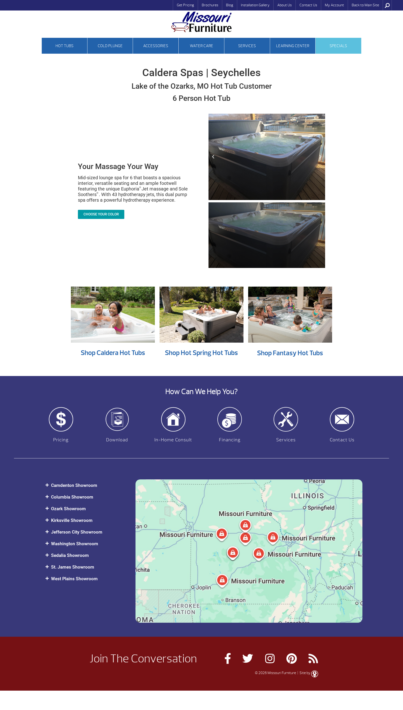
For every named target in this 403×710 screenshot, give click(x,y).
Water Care (201, 45)
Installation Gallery (255, 5)
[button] (213, 157)
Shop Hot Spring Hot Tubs (201, 352)
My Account (334, 5)
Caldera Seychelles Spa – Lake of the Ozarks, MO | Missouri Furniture (201, 22)
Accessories (155, 45)
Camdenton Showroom (74, 485)
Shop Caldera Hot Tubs (113, 352)
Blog (229, 5)
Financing (229, 440)
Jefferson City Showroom (76, 532)
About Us (284, 5)
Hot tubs (64, 45)
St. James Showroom (72, 567)
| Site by (304, 673)
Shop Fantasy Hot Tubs (290, 353)
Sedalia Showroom (70, 555)
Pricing (61, 440)
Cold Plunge (110, 45)
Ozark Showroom (68, 508)
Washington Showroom (74, 543)
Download (117, 440)
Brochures (210, 5)
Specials (338, 45)
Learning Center (292, 45)
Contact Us (308, 5)
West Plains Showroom (74, 578)
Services (247, 45)
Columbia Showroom (72, 497)
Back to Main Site (365, 5)
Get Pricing (185, 5)
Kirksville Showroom (72, 520)
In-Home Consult (173, 440)
